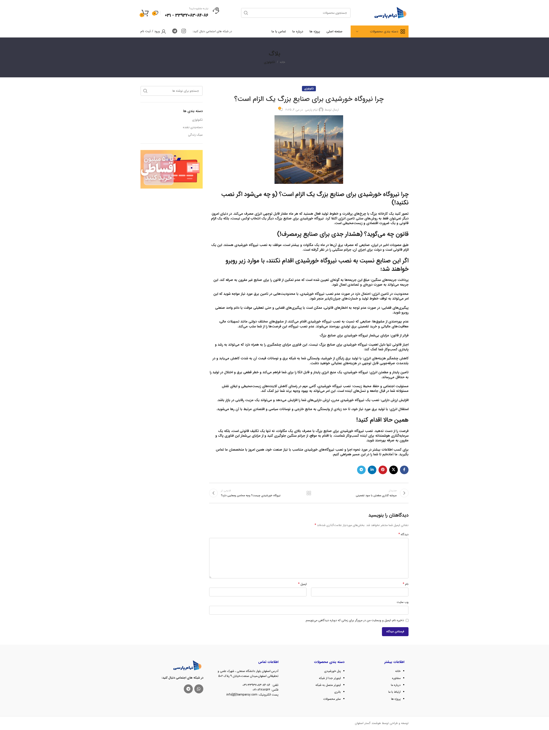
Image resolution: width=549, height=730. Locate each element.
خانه (282, 62)
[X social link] (393, 470)
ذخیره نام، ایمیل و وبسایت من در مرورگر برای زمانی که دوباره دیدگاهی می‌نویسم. (354, 620)
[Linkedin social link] (372, 470)
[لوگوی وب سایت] (391, 12)
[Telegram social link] (174, 31)
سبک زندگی (195, 135)
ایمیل (302, 584)
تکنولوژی (269, 62)
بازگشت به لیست (309, 493)
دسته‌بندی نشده (193, 127)
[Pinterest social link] (383, 470)
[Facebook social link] (404, 470)
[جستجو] (145, 91)
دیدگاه (403, 534)
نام (406, 584)
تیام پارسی (311, 109)
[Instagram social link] (183, 31)
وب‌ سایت (403, 602)
